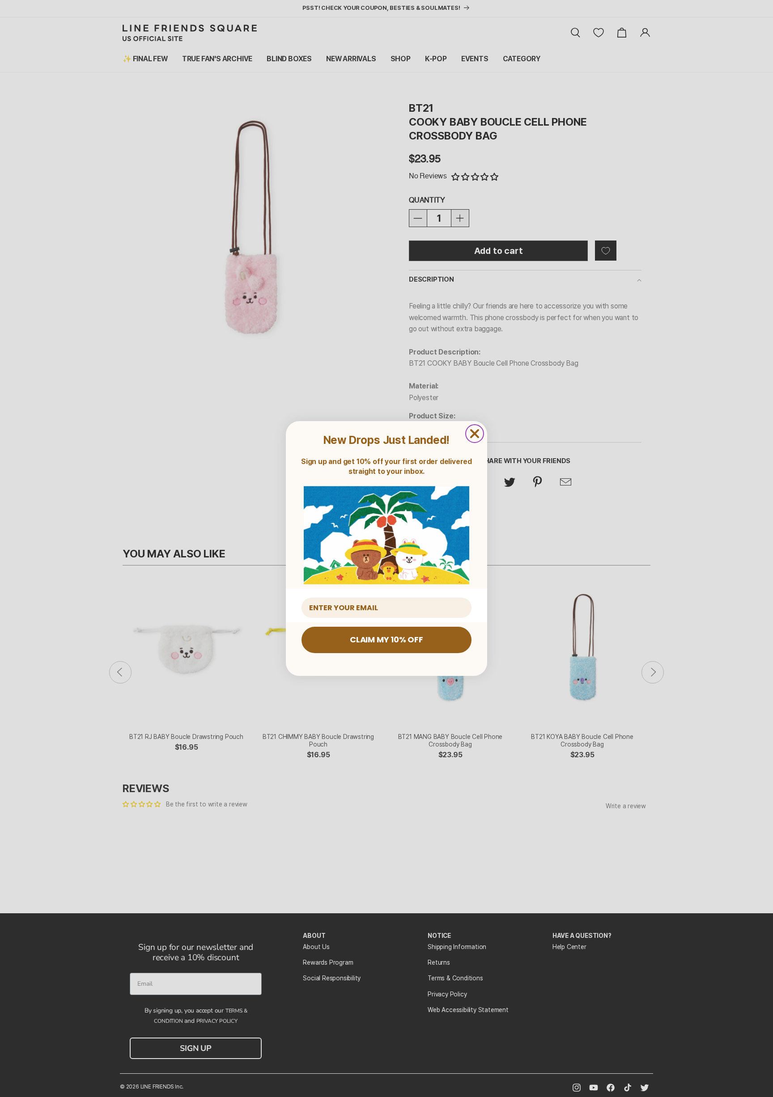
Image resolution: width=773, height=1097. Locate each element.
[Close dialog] (475, 434)
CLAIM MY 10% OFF (386, 639)
